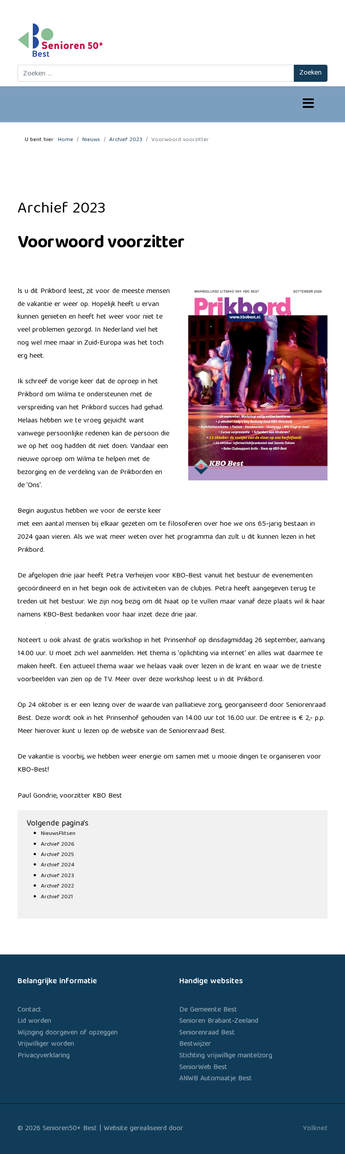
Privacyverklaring (44, 1056)
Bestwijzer (195, 1044)
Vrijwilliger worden (46, 1044)
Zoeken (311, 73)
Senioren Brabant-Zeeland (218, 1021)
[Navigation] (308, 105)
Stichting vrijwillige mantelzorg (225, 1056)
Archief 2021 (57, 897)
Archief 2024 (58, 865)
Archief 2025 (57, 855)
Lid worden (34, 1021)
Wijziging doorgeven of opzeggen (68, 1033)
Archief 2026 (58, 844)
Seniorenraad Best (207, 1033)
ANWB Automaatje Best (215, 1079)
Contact (29, 1010)
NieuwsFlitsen (58, 834)
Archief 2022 (57, 886)
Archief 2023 (57, 876)
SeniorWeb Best (203, 1067)
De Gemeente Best (208, 1010)
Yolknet (315, 1129)
